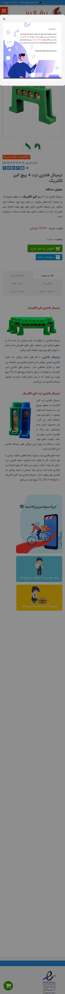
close (4, 18)
